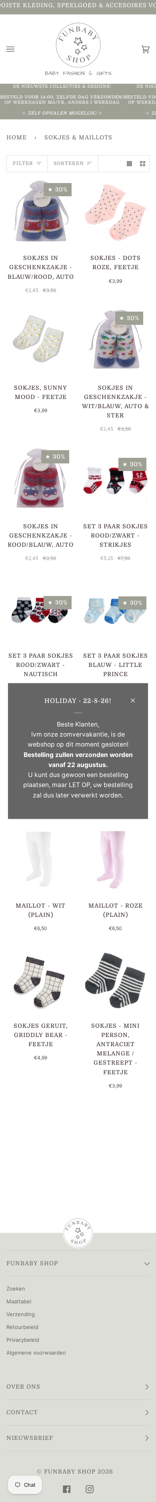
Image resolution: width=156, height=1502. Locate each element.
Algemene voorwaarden (36, 1352)
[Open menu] (18, 49)
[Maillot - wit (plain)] (40, 860)
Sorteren (69, 163)
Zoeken (15, 1288)
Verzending (20, 1314)
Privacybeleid (22, 1340)
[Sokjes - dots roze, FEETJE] (115, 213)
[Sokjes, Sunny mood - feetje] (40, 342)
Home (16, 137)
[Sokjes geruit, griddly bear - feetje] (41, 980)
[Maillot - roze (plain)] (115, 860)
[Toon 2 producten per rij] (142, 163)
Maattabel (18, 1301)
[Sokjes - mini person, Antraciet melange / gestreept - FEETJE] (115, 980)
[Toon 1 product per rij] (129, 163)
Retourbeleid (22, 1327)
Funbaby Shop (70, 1471)
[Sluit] (136, 697)
